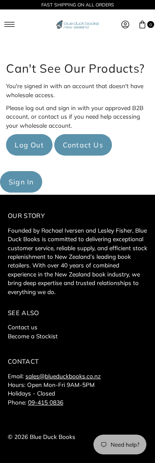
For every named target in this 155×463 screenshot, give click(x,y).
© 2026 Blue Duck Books (41, 436)
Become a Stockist (33, 336)
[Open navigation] (9, 24)
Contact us (22, 327)
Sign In (21, 182)
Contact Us (83, 145)
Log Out (29, 145)
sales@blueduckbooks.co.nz (63, 376)
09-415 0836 (45, 402)
